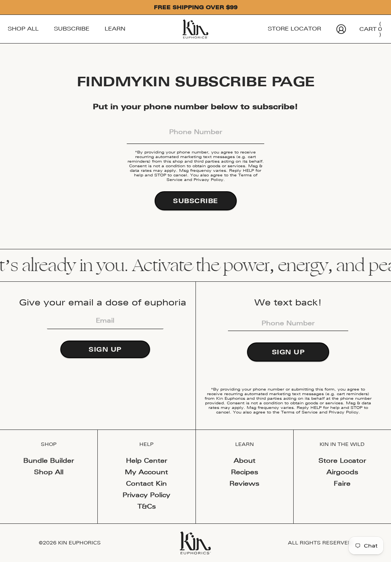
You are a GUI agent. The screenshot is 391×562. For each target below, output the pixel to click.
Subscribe (71, 29)
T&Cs (146, 506)
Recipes (244, 471)
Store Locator (294, 29)
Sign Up (105, 349)
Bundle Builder (48, 460)
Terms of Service (299, 411)
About (244, 460)
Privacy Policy (208, 179)
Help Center (146, 460)
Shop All (23, 29)
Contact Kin (146, 483)
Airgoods (342, 471)
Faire (342, 483)
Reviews (244, 483)
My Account (146, 471)
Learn (115, 29)
